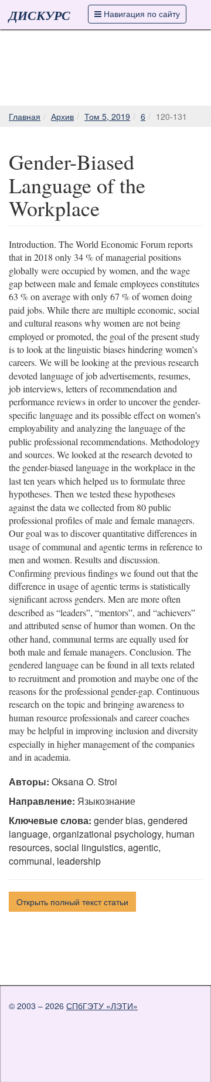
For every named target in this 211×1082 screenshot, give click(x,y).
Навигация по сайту (140, 13)
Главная (24, 116)
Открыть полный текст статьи (72, 902)
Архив (62, 116)
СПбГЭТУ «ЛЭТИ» (102, 1006)
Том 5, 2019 (107, 116)
